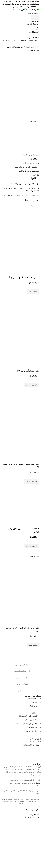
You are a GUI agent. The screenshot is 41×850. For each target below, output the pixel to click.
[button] (31, 385)
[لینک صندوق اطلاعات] (22, 663)
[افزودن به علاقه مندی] (36, 286)
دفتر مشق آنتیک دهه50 (28, 370)
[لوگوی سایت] (32, 9)
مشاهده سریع (36, 296)
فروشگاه (36, 713)
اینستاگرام (37, 783)
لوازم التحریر (29, 47)
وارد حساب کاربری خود (15, 195)
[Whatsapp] (32, 751)
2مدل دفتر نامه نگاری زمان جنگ (23, 277)
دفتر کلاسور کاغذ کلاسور (14, 47)
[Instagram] (38, 751)
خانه (37, 47)
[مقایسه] (36, 273)
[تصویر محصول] (23, 255)
